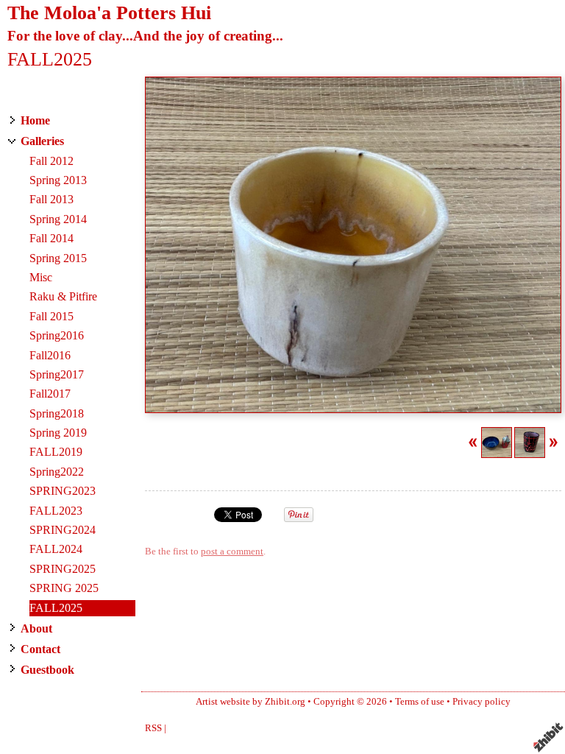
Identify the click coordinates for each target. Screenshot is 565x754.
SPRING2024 (62, 530)
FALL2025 (55, 608)
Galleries (42, 141)
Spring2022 (56, 471)
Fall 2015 (51, 316)
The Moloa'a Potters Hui (109, 13)
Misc (40, 277)
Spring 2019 (58, 432)
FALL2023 (55, 510)
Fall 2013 (51, 199)
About (36, 628)
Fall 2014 (51, 238)
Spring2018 (56, 413)
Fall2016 (50, 355)
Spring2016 (56, 335)
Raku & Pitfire (63, 296)
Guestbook (47, 669)
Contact (40, 649)
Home (35, 120)
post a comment (232, 551)
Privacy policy (481, 702)
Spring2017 (56, 374)
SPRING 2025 (64, 588)
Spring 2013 (58, 180)
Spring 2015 (58, 258)
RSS (153, 728)
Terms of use (419, 702)
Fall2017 (50, 393)
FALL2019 (55, 451)
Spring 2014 (58, 219)
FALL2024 (55, 549)
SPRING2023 (62, 491)
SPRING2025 (62, 569)
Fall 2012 (51, 161)
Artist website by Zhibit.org (250, 702)
